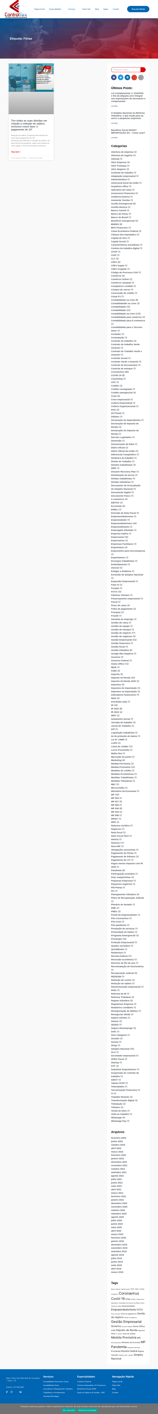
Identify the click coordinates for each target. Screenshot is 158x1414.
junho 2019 (117, 1262)
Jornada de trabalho (121, 722)
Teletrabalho (117, 1086)
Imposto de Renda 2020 (123, 681)
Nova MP (115, 846)
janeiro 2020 (117, 1241)
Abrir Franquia (118, 166)
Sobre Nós (86, 9)
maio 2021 (116, 1186)
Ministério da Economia (123, 791)
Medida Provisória (120, 767)
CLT (113, 258)
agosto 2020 (117, 1217)
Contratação (117, 337)
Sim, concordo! (69, 1410)
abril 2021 (116, 1189)
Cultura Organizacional (123, 406)
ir (116, 1334)
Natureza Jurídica (120, 825)
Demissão (116, 441)
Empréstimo (117, 547)
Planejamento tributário (123, 894)
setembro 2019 (119, 1251)
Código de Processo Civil (124, 272)
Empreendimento (120, 527)
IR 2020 (115, 708)
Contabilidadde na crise (123, 303)
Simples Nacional (120, 1049)
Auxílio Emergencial (121, 203)
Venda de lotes (119, 1111)
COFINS (141, 1289)
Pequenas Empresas (122, 881)
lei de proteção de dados (124, 736)
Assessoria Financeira (123, 193)
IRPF (113, 715)
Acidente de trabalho (122, 172)
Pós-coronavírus (120, 918)
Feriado (115, 588)
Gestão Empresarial (121, 640)
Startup (115, 1062)
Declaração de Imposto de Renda (129, 1303)
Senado (115, 1038)
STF (113, 1066)
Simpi (114, 1045)
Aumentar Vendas (120, 200)
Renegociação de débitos (124, 1011)
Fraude (114, 616)
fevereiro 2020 (118, 1237)
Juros (119, 1334)
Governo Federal (120, 660)
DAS (113, 410)
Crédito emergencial (121, 392)
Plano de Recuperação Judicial (127, 898)
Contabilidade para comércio (126, 317)
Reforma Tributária (121, 997)
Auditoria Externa (120, 197)
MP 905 (115, 798)
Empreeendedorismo (122, 516)
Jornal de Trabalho (121, 726)
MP (112, 794)
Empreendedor (119, 520)
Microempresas (116, 1342)
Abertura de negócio (122, 155)
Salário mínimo (119, 1018)
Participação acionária (123, 874)
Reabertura (117, 952)
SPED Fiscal (117, 1059)
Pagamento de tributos (123, 856)
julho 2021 (116, 1179)
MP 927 (115, 801)
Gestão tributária (120, 650)
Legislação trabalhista (122, 732)
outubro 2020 (118, 1210)
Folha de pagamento (122, 609)
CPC (113, 382)
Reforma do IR (118, 994)
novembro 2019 (119, 1248)
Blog (97, 9)
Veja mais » (16, 152)
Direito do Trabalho (121, 461)
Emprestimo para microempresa (128, 551)
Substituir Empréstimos (123, 1069)
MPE (113, 822)
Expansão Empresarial (123, 581)
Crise (114, 396)
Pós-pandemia (118, 925)
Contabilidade (118, 307)
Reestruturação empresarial (125, 987)
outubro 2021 (118, 1169)
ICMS (114, 671)
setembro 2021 (119, 1172)
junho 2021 (117, 1182)
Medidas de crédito (121, 770)
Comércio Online (120, 279)
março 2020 (117, 1234)
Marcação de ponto (121, 757)
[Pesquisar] (142, 69)
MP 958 (115, 815)
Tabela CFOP (118, 1083)
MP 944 (115, 812)
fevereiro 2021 (118, 1196)
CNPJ (114, 262)
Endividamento (119, 564)
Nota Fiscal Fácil (120, 836)
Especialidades (55, 9)
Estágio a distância (121, 571)
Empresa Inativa (119, 533)
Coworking (117, 379)
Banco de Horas (119, 214)
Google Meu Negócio (122, 653)
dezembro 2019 (119, 1244)
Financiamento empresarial (125, 598)
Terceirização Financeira (124, 1090)
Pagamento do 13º (120, 860)
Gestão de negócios (121, 636)
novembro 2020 (119, 1207)
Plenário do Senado (121, 904)
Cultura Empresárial (121, 403)
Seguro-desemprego (122, 1028)
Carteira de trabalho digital (125, 248)
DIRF (113, 468)
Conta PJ (116, 296)
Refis (114, 990)
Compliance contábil (122, 286)
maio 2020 (116, 1227)
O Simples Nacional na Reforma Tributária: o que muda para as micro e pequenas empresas (128, 116)
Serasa (114, 1042)
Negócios (116, 829)
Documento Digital (121, 492)
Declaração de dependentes (125, 420)
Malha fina (116, 753)
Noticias (115, 843)
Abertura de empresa (122, 152)
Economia (116, 506)
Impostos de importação (124, 688)
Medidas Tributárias (121, 781)
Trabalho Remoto (120, 1097)
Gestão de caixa (119, 622)
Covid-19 (118, 1299)
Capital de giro (125, 1289)
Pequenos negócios (121, 884)
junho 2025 (117, 1141)
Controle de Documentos (124, 365)
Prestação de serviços (123, 928)
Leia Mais (114, 106)
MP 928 (115, 805)
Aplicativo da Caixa (121, 190)
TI (112, 1093)
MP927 (114, 819)
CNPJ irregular (119, 269)
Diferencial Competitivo (123, 454)
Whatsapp (116, 1117)
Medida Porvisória (120, 763)
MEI (113, 784)
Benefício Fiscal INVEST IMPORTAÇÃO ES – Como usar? (128, 131)
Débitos (115, 416)
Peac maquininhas (121, 877)
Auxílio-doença (119, 207)
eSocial (115, 568)
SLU (113, 1052)
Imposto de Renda (120, 677)
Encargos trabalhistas (122, 561)
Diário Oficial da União (123, 451)
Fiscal (114, 602)
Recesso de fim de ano (123, 963)
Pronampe (116, 939)
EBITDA (115, 502)
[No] (155, 1408)
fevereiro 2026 (118, 1138)
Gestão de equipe (120, 626)
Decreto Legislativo (121, 437)
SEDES (115, 1024)
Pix (112, 891)
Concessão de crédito (122, 293)
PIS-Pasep (116, 887)
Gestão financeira (120, 643)
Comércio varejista (121, 282)
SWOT (114, 1080)
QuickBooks (117, 949)
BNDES (115, 224)
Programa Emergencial (123, 935)
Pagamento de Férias (122, 853)
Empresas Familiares (122, 544)
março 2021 (117, 1193)
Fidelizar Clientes (120, 595)
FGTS (114, 591)
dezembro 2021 (119, 1162)
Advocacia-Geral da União (125, 183)
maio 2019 (116, 1265)
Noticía (114, 839)
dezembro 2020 (119, 1203)
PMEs (114, 911)
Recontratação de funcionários (127, 966)
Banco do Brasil (119, 217)
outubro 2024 (118, 1145)
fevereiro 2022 (118, 1155)
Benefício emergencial (123, 221)
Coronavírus (117, 372)
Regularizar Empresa (122, 1004)
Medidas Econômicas (122, 774)
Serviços (71, 9)
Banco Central (118, 210)
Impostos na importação (124, 691)
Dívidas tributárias (120, 482)
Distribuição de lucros (122, 475)
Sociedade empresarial (123, 1055)
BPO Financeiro (119, 227)
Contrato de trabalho (122, 341)
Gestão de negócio (121, 633)
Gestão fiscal (118, 647)
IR (112, 705)
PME (113, 908)
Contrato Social (119, 358)
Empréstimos (118, 557)
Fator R (115, 585)
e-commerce (117, 499)
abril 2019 (116, 1268)
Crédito (115, 385)
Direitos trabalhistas (121, 465)
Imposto (115, 674)
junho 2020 (117, 1224)
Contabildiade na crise (123, 300)
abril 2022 (116, 1148)
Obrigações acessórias (123, 850)
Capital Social (118, 241)
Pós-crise (116, 921)
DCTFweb (116, 413)
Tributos (115, 1107)
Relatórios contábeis (122, 1007)
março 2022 (117, 1152)
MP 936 (115, 808)
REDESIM (116, 976)
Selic (113, 1031)
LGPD (114, 743)
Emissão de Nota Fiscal (123, 513)
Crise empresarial (120, 399)
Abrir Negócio (118, 169)
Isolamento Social (120, 719)
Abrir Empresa (118, 162)
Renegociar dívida (120, 1014)
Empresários (118, 540)
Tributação (116, 1104)
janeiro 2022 (117, 1158)
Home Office (117, 664)
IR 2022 (115, 712)
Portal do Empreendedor (124, 915)
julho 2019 (116, 1258)
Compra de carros (120, 289)
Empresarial (117, 537)
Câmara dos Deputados (123, 234)
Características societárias (125, 245)
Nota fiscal (116, 832)
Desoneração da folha (122, 444)
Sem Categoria (119, 1035)
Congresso (114, 1294)
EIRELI (114, 509)
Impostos (116, 684)
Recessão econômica (122, 959)
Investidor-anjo (119, 702)
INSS (113, 698)
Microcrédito (117, 788)
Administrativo (119, 179)
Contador (116, 334)
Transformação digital (122, 1100)
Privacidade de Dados (122, 932)
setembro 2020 (119, 1213)
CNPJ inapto (117, 265)
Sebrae (114, 1021)
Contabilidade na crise (123, 313)
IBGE (114, 667)
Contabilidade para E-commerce (128, 320)
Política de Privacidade (87, 1410)
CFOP (114, 252)
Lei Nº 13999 (117, 739)
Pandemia (116, 870)
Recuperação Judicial (122, 973)
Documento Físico (120, 496)
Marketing (116, 760)
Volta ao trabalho (120, 1114)
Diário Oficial (118, 447)
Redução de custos (121, 980)
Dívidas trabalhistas (121, 478)
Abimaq (115, 159)
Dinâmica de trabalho (122, 458)
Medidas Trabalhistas (122, 777)
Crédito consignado (121, 389)
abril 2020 (116, 1231)
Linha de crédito (119, 746)
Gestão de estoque (121, 629)
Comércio (116, 276)
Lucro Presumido (120, 750)
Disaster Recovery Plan (123, 471)
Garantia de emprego (122, 619)
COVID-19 (116, 375)
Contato (116, 9)
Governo (115, 657)
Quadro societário (120, 946)
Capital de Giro (119, 238)
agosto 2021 (117, 1176)
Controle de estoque (122, 368)
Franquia (115, 612)
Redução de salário (121, 983)
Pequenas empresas (133, 1347)
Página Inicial (39, 9)
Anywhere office (119, 186)
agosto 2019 (117, 1255)
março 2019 (117, 1272)
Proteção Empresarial (122, 942)
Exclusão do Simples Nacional (127, 574)
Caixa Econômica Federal (124, 231)
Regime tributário (120, 1000)
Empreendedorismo (121, 523)
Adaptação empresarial (123, 176)
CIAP (113, 255)
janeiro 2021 (117, 1200)
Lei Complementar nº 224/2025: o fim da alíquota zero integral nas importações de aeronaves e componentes (128, 97)
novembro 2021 (119, 1165)
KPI (113, 729)
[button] (114, 77)
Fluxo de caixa (118, 605)
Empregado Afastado (122, 530)
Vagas (105, 9)
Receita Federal (119, 956)
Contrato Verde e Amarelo (124, 361)
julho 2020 (116, 1220)
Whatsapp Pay (118, 1121)
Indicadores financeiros (123, 695)
